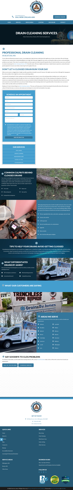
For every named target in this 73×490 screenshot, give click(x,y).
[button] (60, 17)
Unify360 (63, 488)
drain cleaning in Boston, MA (20, 64)
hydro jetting (10, 249)
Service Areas (30, 36)
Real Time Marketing (55, 488)
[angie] (54, 480)
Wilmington (57, 344)
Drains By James (41, 359)
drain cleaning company (24, 86)
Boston (41, 334)
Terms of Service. (21, 134)
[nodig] (65, 480)
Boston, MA (36, 36)
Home (24, 36)
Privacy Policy (13, 134)
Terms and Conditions (40, 488)
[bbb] (44, 480)
